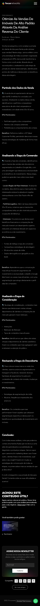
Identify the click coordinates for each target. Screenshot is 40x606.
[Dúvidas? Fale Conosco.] (35, 601)
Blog (13, 10)
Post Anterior (8, 534)
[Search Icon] (18, 9)
